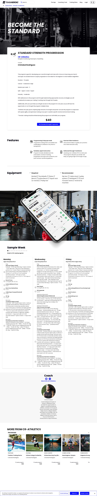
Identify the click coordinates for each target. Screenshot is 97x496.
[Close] (94, 493)
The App (53, 2)
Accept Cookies (85, 493)
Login (86, 2)
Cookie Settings (64, 493)
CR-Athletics (23, 57)
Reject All (74, 493)
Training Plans (73, 2)
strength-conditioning (18, 5)
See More (20, 449)
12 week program (19, 462)
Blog (81, 2)
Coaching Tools (62, 2)
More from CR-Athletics (48, 381)
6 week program (74, 462)
